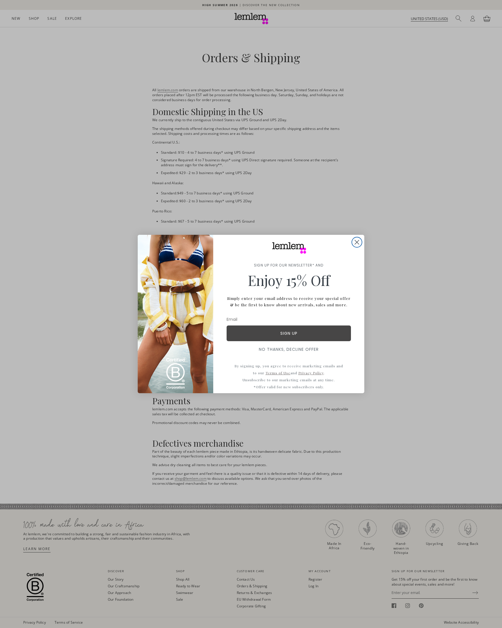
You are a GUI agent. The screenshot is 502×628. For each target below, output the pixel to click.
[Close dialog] (357, 242)
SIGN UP (288, 333)
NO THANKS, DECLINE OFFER (289, 349)
